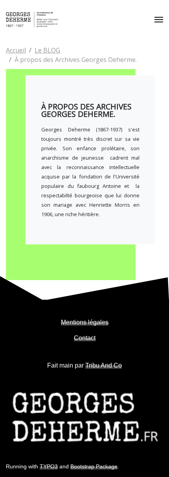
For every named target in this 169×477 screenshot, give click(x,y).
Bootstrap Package (94, 466)
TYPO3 (49, 466)
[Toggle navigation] (158, 19)
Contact (85, 338)
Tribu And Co (103, 365)
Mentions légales (84, 322)
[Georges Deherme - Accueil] (32, 19)
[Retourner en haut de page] (153, 461)
